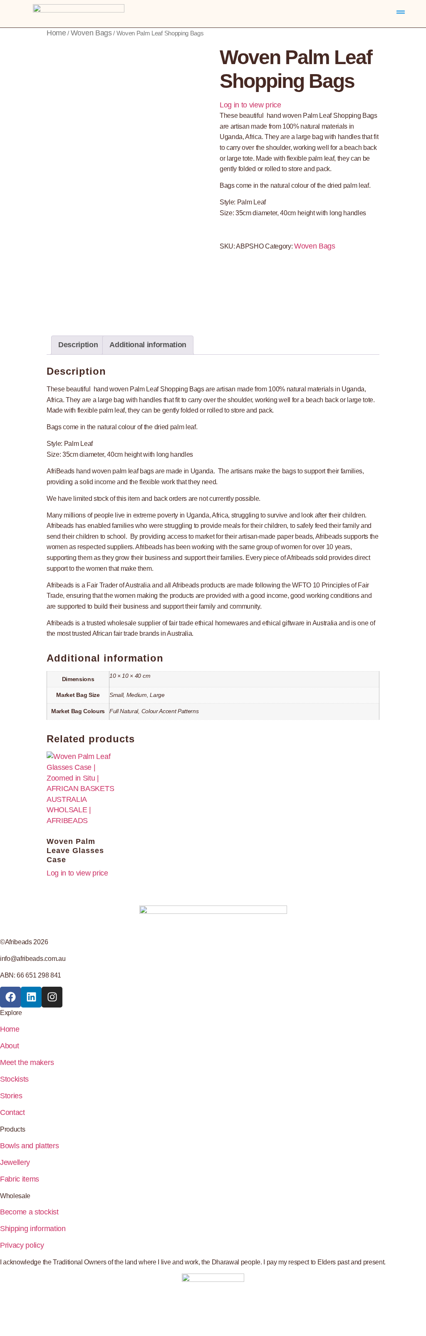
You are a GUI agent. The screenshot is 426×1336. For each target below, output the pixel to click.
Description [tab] (78, 345)
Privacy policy (22, 1245)
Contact (12, 1112)
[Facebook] (10, 997)
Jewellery (15, 1162)
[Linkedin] (31, 997)
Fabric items (19, 1179)
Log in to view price (250, 105)
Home (56, 33)
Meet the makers (27, 1062)
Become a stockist (29, 1212)
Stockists (14, 1079)
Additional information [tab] (147, 345)
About (9, 1046)
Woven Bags (91, 33)
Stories (11, 1096)
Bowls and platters (29, 1146)
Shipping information (33, 1228)
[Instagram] (52, 997)
